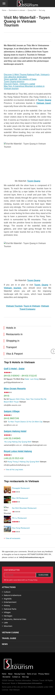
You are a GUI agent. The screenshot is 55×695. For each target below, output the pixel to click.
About (10, 674)
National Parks (10, 609)
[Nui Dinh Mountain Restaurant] (7, 509)
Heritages (8, 616)
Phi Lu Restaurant (19, 518)
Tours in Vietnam (32, 306)
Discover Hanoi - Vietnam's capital (19, 84)
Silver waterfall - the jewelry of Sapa (20, 79)
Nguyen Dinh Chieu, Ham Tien (21, 399)
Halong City (16, 442)
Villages (7, 612)
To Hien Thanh (13, 422)
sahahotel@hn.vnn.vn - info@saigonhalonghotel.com (25, 445)
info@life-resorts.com (12, 405)
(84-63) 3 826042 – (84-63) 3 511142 (20, 376)
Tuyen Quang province (14, 81)
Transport (11, 347)
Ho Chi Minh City (35, 422)
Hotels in (11, 327)
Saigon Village (12, 411)
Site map (25, 677)
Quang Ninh (32, 10)
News (5, 644)
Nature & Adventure (12, 595)
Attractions (9, 587)
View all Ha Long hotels (13, 469)
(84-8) (6, 396)
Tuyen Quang (33, 280)
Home (4, 10)
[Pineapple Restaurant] (7, 489)
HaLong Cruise (19, 674)
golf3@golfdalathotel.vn (13, 382)
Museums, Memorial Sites (15, 619)
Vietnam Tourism (14, 306)
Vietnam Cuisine (10, 632)
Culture (7, 592)
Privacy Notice (43, 674)
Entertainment (10, 602)
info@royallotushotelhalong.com (17, 465)
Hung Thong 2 (13, 462)
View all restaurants (12, 538)
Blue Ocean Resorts (15, 388)
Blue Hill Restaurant (20, 498)
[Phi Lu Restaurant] (7, 519)
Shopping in (12, 340)
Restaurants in (14, 334)
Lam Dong (34, 379)
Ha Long (42, 10)
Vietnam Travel (38, 680)
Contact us (16, 677)
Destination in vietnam (17, 10)
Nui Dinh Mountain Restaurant (24, 508)
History (7, 605)
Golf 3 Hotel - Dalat (14, 368)
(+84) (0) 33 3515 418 (13, 458)
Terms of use (32, 674)
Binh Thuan (14, 402)
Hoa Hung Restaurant (21, 528)
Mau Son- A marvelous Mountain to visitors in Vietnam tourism (24, 87)
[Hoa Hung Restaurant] (7, 529)
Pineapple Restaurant (21, 488)
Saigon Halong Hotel (15, 431)
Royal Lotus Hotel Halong (18, 451)
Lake (6, 622)
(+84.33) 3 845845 (12, 438)
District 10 (24, 422)
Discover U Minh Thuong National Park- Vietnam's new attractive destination (27, 75)
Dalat (27, 379)
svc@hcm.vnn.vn (11, 425)
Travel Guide (9, 638)
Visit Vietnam (14, 690)
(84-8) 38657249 (11, 418)
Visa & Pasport (14, 353)
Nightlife (8, 599)
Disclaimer (6, 677)
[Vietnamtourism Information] (27, 3)
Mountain (8, 626)
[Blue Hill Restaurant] (7, 499)
